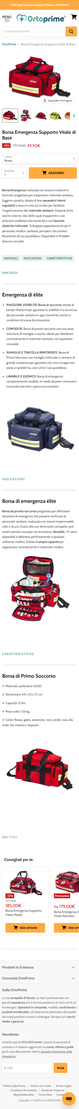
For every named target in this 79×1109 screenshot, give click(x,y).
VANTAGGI (11, 258)
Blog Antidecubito (23, 1094)
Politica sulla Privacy (14, 1085)
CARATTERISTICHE (59, 258)
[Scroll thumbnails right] (73, 116)
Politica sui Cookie (41, 1085)
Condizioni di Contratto (23, 1090)
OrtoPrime (9, 44)
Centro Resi (45, 1094)
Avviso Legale (63, 1085)
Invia (60, 1068)
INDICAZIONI (32, 258)
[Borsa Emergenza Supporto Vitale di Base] (10, 115)
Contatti (61, 1094)
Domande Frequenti (52, 1090)
